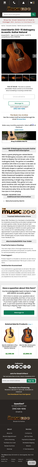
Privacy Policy (13, 460)
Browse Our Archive (19, 421)
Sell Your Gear (28, 436)
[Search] (33, 14)
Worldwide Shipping (28, 443)
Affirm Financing (9, 439)
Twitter (17, 367)
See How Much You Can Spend (19, 394)
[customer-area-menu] (23, 2)
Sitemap (9, 449)
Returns (28, 446)
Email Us (19, 412)
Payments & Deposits (28, 439)
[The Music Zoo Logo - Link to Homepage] (19, 8)
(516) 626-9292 (19, 109)
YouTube (21, 367)
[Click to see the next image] (35, 56)
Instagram (25, 367)
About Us (9, 433)
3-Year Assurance (28, 449)
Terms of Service (20, 460)
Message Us (19, 103)
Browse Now (21, 119)
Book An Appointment (9, 436)
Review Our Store (9, 446)
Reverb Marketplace (9, 367)
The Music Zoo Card (9, 443)
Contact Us (28, 433)
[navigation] (4, 2)
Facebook (13, 367)
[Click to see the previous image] (3, 56)
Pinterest (29, 367)
